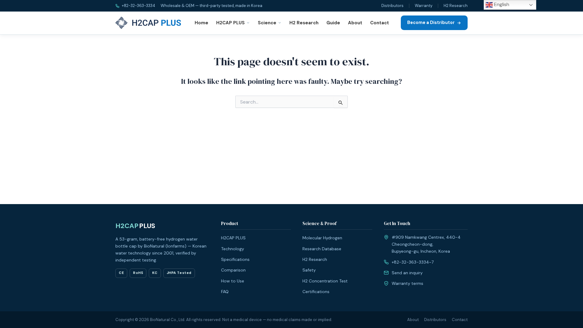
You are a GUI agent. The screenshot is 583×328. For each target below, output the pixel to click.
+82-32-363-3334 (138, 5)
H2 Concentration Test (325, 281)
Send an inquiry (407, 272)
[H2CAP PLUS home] (149, 23)
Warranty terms (407, 283)
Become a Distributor (431, 22)
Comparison (233, 270)
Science (267, 23)
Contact (379, 23)
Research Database (321, 248)
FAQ (225, 291)
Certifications (315, 291)
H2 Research (456, 5)
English (501, 4)
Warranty (423, 5)
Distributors (392, 5)
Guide (333, 23)
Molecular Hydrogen (322, 238)
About (355, 23)
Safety (309, 270)
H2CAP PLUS (230, 23)
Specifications (235, 259)
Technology (232, 248)
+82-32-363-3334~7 (413, 262)
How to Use (232, 281)
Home (201, 23)
